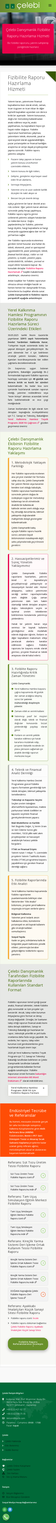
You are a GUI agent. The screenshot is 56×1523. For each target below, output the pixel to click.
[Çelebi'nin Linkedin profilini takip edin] (10, 1509)
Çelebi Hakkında (13, 1441)
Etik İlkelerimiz (12, 1445)
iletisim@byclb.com (16, 1418)
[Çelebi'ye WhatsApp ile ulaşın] (4, 1509)
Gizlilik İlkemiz (11, 1450)
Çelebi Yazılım (13, 1469)
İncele (36, 1318)
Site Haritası (12, 1473)
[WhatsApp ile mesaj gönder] (6, 1517)
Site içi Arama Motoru (16, 1476)
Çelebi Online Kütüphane (18, 1465)
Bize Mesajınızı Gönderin (18, 1497)
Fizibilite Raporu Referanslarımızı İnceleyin (28, 1342)
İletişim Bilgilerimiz (15, 1493)
